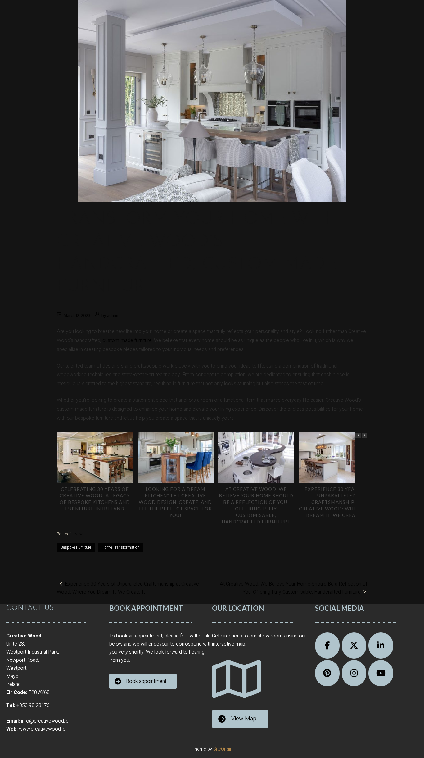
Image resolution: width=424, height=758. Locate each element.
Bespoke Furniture (76, 547)
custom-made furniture (127, 340)
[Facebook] (327, 645)
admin (112, 315)
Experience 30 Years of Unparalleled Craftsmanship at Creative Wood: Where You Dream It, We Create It (337, 502)
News (79, 534)
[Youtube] (380, 673)
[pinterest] (327, 673)
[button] (364, 435)
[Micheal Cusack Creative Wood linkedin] (380, 645)
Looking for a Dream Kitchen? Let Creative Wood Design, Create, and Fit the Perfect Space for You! (175, 502)
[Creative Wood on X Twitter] (354, 645)
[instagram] (354, 673)
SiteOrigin (222, 749)
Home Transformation (120, 547)
